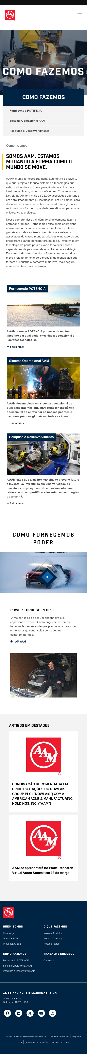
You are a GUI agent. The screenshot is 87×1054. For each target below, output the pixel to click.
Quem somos (13, 927)
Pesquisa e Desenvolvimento (30, 130)
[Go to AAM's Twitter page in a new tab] (31, 1013)
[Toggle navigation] (79, 14)
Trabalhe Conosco (59, 954)
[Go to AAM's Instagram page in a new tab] (52, 1013)
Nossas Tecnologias (55, 938)
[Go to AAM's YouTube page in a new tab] (42, 1013)
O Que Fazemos (55, 927)
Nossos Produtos (53, 933)
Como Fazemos (43, 97)
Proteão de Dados (60, 1042)
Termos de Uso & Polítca (36, 1042)
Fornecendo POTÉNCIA (26, 110)
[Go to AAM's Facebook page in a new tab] (8, 1013)
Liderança (8, 933)
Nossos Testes (51, 943)
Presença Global (12, 943)
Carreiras (49, 960)
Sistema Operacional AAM (27, 120)
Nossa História (11, 938)
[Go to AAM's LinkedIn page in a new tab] (20, 1013)
